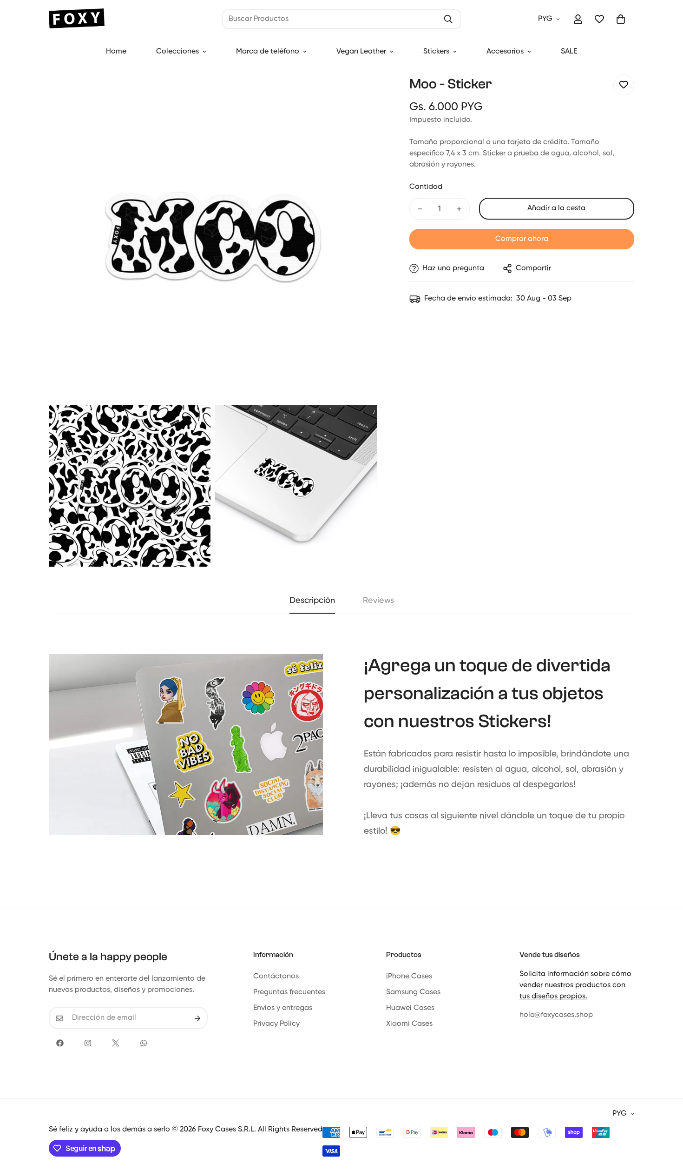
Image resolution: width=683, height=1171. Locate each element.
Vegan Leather (361, 51)
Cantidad (425, 187)
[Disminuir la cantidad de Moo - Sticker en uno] (420, 209)
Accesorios (505, 51)
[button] (620, 19)
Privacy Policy (276, 1024)
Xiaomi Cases (409, 1024)
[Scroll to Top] (665, 1120)
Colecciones (177, 51)
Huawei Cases (410, 1008)
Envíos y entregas (282, 1008)
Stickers (436, 51)
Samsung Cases (413, 993)
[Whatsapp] (143, 1043)
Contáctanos (276, 977)
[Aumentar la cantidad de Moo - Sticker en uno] (459, 209)
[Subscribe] (197, 1018)
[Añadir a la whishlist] (623, 84)
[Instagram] (88, 1043)
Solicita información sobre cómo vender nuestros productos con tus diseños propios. (575, 986)
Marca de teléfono (267, 51)
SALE (569, 51)
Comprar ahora (521, 239)
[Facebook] (60, 1043)
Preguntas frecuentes (289, 993)
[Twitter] (116, 1043)
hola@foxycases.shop (556, 1015)
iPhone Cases (409, 977)
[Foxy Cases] (77, 19)
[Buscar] (448, 19)
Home (116, 51)
